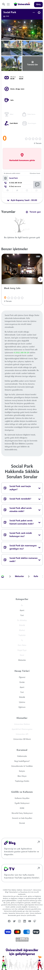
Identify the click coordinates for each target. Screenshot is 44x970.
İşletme (22, 702)
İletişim (22, 771)
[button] (40, 279)
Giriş (38, 4)
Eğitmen (22, 707)
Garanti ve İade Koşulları (22, 818)
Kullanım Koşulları (22, 798)
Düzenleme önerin (35, 173)
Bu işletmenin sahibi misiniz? (12, 173)
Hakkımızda (22, 756)
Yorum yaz (35, 212)
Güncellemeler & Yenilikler (22, 766)
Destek (22, 823)
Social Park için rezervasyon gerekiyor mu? (23, 547)
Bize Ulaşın (22, 776)
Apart (22, 610)
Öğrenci (22, 677)
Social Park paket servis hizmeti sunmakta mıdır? (22, 522)
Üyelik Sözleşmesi (22, 803)
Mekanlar (22, 660)
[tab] (22, 200)
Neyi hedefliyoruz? (22, 761)
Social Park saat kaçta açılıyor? (20, 488)
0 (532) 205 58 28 (21, 353)
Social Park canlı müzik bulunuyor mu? (21, 534)
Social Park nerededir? (20, 499)
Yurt (22, 615)
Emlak (22, 682)
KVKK (22, 808)
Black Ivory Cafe (12, 288)
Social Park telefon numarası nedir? (23, 559)
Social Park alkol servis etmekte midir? (21, 509)
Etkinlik (22, 697)
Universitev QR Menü (22, 739)
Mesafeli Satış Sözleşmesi (22, 813)
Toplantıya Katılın (22, 781)
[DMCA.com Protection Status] (22, 939)
